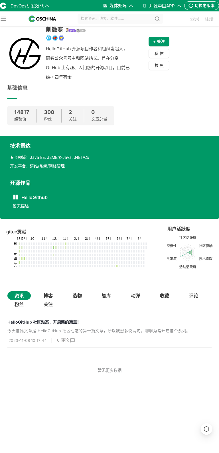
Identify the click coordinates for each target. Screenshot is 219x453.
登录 (194, 19)
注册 (209, 19)
